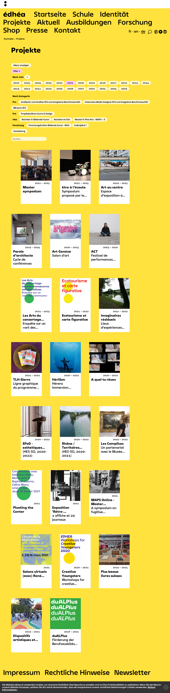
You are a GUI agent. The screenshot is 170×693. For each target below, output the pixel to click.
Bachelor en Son (62, 119)
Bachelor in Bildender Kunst (35, 119)
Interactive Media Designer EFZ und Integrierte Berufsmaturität (116, 102)
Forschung (135, 22)
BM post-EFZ (19, 107)
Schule (83, 14)
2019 (92, 82)
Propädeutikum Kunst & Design (36, 113)
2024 (38, 82)
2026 (16, 82)
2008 (70, 88)
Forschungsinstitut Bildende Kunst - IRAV (49, 125)
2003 (124, 88)
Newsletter (132, 672)
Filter (15, 71)
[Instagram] (165, 31)
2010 (49, 88)
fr (130, 31)
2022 (59, 82)
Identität (114, 14)
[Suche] (150, 32)
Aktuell (48, 22)
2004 (113, 88)
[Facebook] (156, 31)
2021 (70, 82)
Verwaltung (19, 131)
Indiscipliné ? (80, 125)
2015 (135, 82)
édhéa (14, 14)
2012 (27, 88)
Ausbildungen (89, 22)
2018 (103, 82)
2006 (92, 88)
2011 (38, 88)
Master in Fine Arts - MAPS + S (90, 119)
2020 (81, 82)
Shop (11, 30)
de (143, 31)
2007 (81, 88)
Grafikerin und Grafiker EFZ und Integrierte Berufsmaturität (50, 102)
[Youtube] (160, 31)
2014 (146, 82)
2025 (27, 82)
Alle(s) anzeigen (21, 65)
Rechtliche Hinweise (77, 672)
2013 (16, 88)
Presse (37, 30)
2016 (124, 82)
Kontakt (67, 30)
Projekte (17, 22)
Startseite (50, 14)
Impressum (21, 672)
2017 (113, 82)
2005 (103, 88)
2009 (59, 88)
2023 (49, 82)
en (136, 31)
